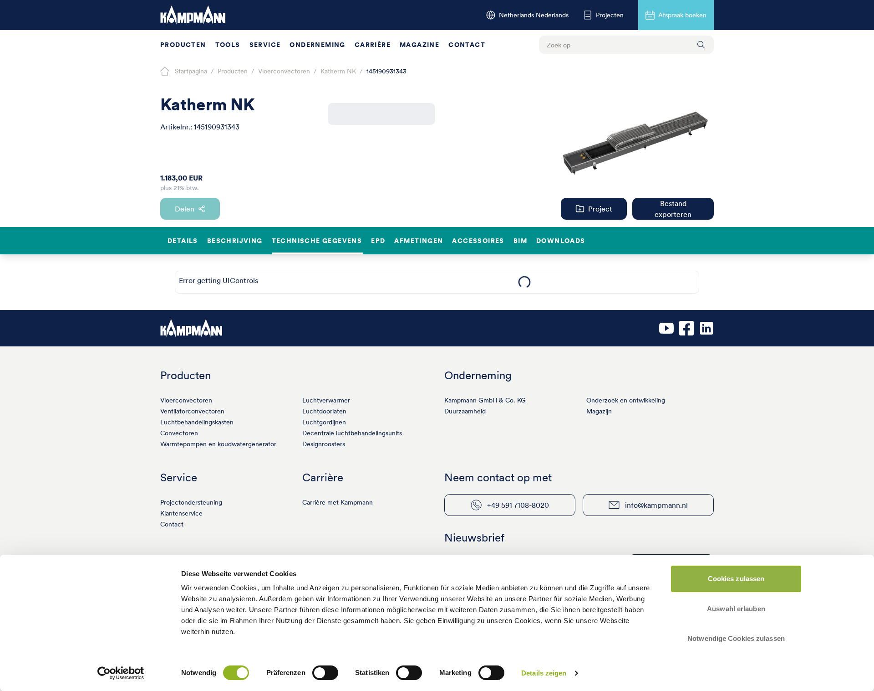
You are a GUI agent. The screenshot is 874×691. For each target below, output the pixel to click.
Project (600, 208)
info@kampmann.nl (656, 505)
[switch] (325, 672)
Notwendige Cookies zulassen (736, 638)
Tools (227, 45)
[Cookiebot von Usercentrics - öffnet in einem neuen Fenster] (121, 673)
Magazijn (599, 411)
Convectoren (179, 433)
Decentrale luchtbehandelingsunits (352, 433)
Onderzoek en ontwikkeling (625, 400)
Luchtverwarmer (326, 400)
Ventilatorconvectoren (192, 411)
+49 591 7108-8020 (518, 505)
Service (265, 45)
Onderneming (317, 45)
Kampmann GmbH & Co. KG (485, 400)
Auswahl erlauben (736, 609)
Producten (183, 45)
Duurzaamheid (465, 411)
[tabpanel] (524, 282)
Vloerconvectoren (186, 400)
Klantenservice (181, 513)
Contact (466, 45)
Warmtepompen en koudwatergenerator (218, 444)
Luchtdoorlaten (324, 411)
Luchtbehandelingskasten (197, 422)
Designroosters (323, 444)
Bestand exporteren (673, 209)
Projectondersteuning (191, 502)
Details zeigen (543, 673)
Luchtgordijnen (324, 422)
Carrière (373, 45)
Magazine (419, 45)
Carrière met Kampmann (337, 502)
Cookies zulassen (736, 579)
